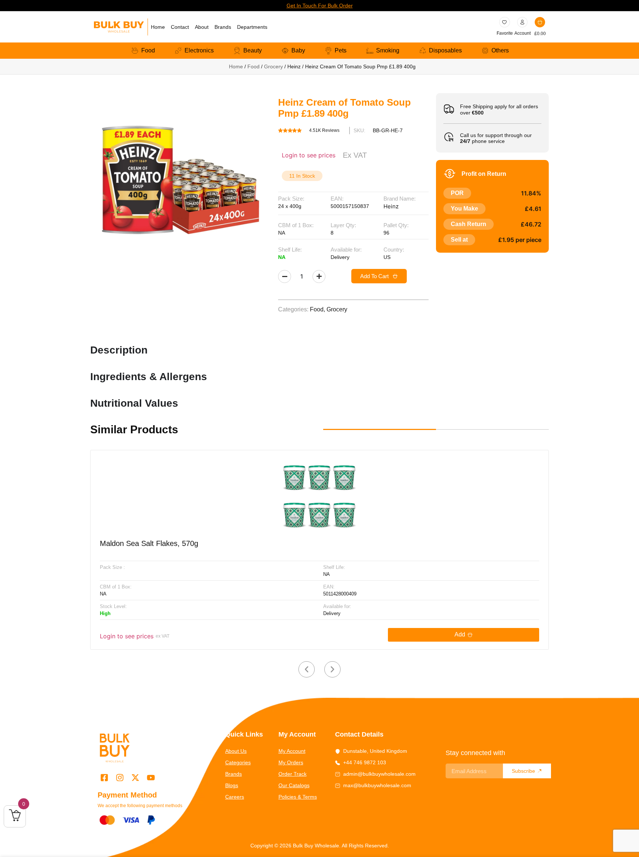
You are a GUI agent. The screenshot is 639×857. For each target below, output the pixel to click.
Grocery (273, 66)
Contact (180, 27)
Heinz (391, 206)
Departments (252, 27)
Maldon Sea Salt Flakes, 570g (149, 543)
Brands (222, 27)
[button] (306, 669)
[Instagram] (119, 777)
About (202, 27)
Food (253, 66)
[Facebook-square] (104, 777)
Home (158, 27)
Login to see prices (308, 155)
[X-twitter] (135, 777)
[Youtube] (151, 777)
